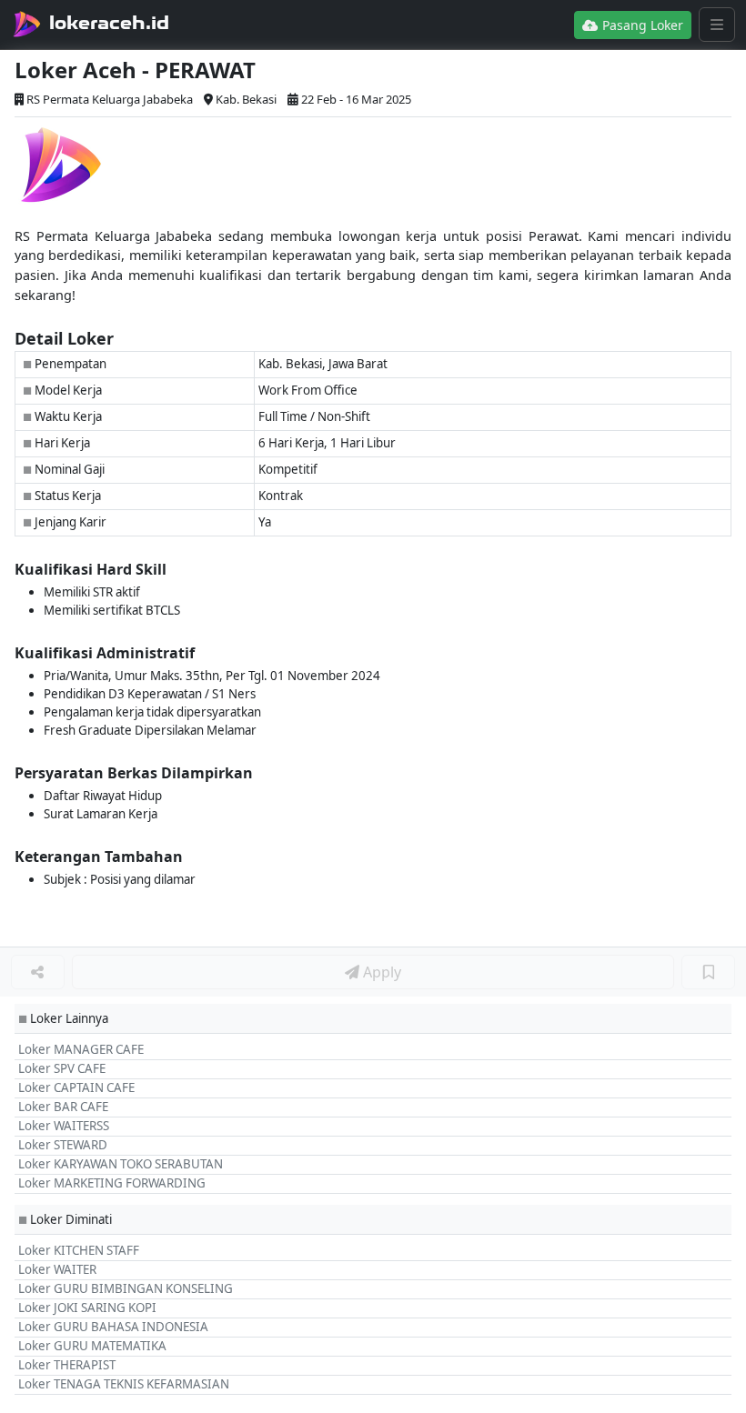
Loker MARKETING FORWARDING (112, 1183)
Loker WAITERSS (63, 1125)
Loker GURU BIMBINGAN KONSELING (125, 1288)
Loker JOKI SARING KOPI (87, 1307)
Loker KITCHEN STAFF (78, 1250)
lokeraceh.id (109, 23)
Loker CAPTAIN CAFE (76, 1087)
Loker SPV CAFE (62, 1068)
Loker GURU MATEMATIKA (92, 1346)
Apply (380, 972)
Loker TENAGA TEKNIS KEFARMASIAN (123, 1384)
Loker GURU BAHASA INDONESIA (113, 1326)
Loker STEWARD (62, 1145)
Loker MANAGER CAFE (81, 1049)
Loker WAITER (57, 1269)
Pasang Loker (641, 25)
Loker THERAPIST (67, 1365)
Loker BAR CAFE (63, 1106)
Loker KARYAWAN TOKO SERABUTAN (120, 1164)
